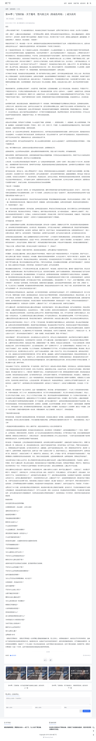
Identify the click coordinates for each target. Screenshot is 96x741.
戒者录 (70, 3)
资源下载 (76, 3)
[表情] (81, 711)
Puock (51, 737)
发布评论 (87, 711)
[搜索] (90, 3)
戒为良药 (83, 3)
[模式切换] (87, 3)
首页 (65, 3)
